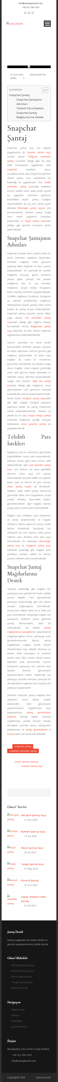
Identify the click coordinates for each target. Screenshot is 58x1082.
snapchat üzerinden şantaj (23, 750)
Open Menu (47, 24)
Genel (13, 78)
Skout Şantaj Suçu (32, 847)
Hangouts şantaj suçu (38, 545)
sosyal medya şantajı (39, 415)
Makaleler (16, 1020)
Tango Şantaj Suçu (32, 864)
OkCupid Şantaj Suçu (33, 815)
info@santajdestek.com (31, 3)
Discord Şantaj (30, 880)
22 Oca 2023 (16, 74)
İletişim (15, 1015)
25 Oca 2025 (31, 885)
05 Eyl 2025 (30, 852)
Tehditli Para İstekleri (30, 108)
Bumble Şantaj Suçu (33, 831)
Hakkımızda (18, 1009)
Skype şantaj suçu (35, 220)
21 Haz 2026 (30, 819)
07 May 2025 (31, 868)
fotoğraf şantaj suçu (34, 398)
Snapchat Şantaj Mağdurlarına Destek (30, 115)
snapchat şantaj (23, 746)
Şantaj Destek (38, 74)
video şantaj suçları (19, 486)
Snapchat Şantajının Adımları (29, 102)
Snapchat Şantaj (19, 95)
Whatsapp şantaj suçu (30, 208)
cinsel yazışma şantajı (33, 424)
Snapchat (12, 169)
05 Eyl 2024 (30, 905)
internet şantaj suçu (39, 152)
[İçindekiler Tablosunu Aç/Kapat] (43, 90)
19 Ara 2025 (30, 836)
